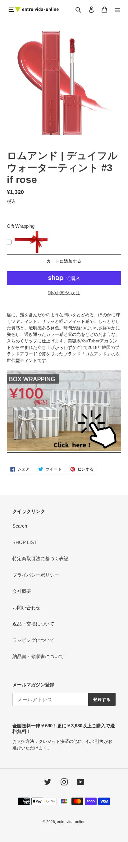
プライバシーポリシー (35, 575)
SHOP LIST (24, 542)
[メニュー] (117, 9)
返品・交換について (33, 623)
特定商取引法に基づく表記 (40, 558)
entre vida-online (71, 822)
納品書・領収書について (38, 656)
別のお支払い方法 (64, 293)
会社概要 (21, 591)
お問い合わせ (26, 607)
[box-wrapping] (64, 450)
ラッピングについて (33, 640)
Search (19, 526)
